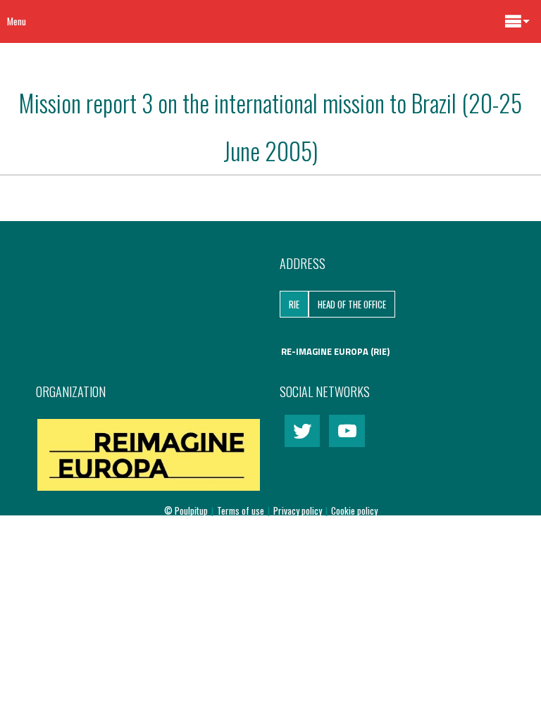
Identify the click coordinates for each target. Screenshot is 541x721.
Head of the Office (352, 304)
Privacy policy (298, 510)
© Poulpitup (186, 510)
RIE (294, 304)
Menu (16, 21)
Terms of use (241, 510)
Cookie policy (354, 510)
